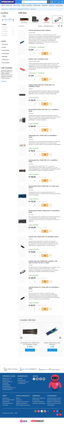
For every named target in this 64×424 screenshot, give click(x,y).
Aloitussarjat (36, 5)
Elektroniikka (16, 5)
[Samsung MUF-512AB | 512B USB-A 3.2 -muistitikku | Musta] (22, 120)
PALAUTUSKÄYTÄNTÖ (8, 400)
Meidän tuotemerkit (6, 5)
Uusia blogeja (52, 395)
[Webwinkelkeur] (23, 421)
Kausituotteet (59, 5)
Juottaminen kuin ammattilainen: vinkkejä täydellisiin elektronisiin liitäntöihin (54, 398)
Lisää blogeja (50, 405)
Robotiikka (29, 5)
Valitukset (5, 405)
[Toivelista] (54, 2)
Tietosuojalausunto (7, 403)
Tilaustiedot (5, 398)
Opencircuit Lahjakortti (38, 398)
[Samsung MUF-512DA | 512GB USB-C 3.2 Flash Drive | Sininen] (22, 196)
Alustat (23, 5)
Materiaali (51, 5)
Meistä (18, 398)
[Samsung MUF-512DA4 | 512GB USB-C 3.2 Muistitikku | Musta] (22, 221)
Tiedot (4, 395)
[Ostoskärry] (61, 2)
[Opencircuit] (37, 421)
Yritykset (20, 378)
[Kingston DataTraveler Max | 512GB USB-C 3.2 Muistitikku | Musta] (22, 95)
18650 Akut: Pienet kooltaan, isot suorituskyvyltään (54, 401)
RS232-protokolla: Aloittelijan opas (54, 403)
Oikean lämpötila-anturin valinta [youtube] (54, 400)
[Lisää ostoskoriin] (45, 53)
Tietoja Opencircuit (23, 395)
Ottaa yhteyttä (22, 380)
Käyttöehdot (5, 401)
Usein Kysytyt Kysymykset (23, 405)
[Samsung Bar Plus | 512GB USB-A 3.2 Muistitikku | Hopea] (22, 145)
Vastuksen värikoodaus (38, 403)
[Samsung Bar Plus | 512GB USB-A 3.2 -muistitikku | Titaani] (22, 170)
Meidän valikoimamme (22, 401)
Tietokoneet (44, 5)
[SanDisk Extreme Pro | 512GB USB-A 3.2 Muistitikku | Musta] (22, 298)
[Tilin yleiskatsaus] (58, 2)
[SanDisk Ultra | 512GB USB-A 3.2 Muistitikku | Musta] (22, 246)
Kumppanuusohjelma (38, 401)
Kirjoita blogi (35, 400)
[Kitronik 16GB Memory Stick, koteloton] (22, 42)
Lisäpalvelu (36, 395)
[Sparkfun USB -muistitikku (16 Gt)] (22, 69)
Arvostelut (19, 400)
